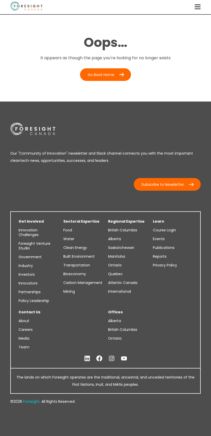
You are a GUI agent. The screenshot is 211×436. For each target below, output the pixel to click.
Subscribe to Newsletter (163, 184)
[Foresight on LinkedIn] (87, 358)
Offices (115, 312)
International (119, 291)
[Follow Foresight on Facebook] (99, 358)
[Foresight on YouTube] (124, 358)
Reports (159, 256)
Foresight (31, 401)
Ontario (115, 265)
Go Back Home (101, 74)
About (24, 320)
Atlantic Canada (122, 282)
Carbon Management (82, 282)
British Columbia (122, 230)
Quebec (115, 273)
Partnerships (30, 292)
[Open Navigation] (197, 7)
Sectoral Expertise (81, 221)
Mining (69, 291)
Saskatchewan (121, 247)
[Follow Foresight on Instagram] (111, 358)
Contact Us (29, 312)
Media (24, 338)
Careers (26, 329)
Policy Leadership (34, 300)
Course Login (164, 230)
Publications (163, 247)
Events (159, 238)
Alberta (114, 238)
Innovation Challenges (29, 232)
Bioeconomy (74, 273)
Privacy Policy (165, 265)
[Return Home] (26, 7)
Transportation (76, 265)
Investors (27, 274)
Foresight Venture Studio (34, 246)
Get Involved (31, 221)
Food (67, 230)
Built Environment (79, 256)
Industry (26, 265)
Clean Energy (75, 247)
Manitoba (116, 256)
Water (68, 238)
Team (24, 347)
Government (30, 256)
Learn (158, 221)
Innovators (28, 283)
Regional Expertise (126, 221)
